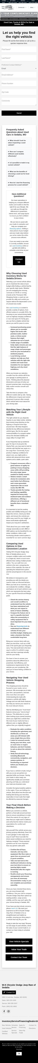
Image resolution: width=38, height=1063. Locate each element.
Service (15, 1021)
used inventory (17, 246)
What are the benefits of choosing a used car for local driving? (18, 174)
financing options (15, 228)
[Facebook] (4, 1011)
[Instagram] (8, 1011)
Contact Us (18, 260)
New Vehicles (6, 1025)
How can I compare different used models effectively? (16, 154)
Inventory (7, 1021)
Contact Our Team (19, 957)
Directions (32, 1028)
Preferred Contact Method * (12, 65)
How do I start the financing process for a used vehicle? (19, 184)
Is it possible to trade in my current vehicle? (18, 164)
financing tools (22, 626)
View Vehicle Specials (19, 941)
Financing (24, 1021)
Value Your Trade (19, 949)
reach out (14, 908)
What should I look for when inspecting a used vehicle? (17, 143)
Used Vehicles (6, 1028)
